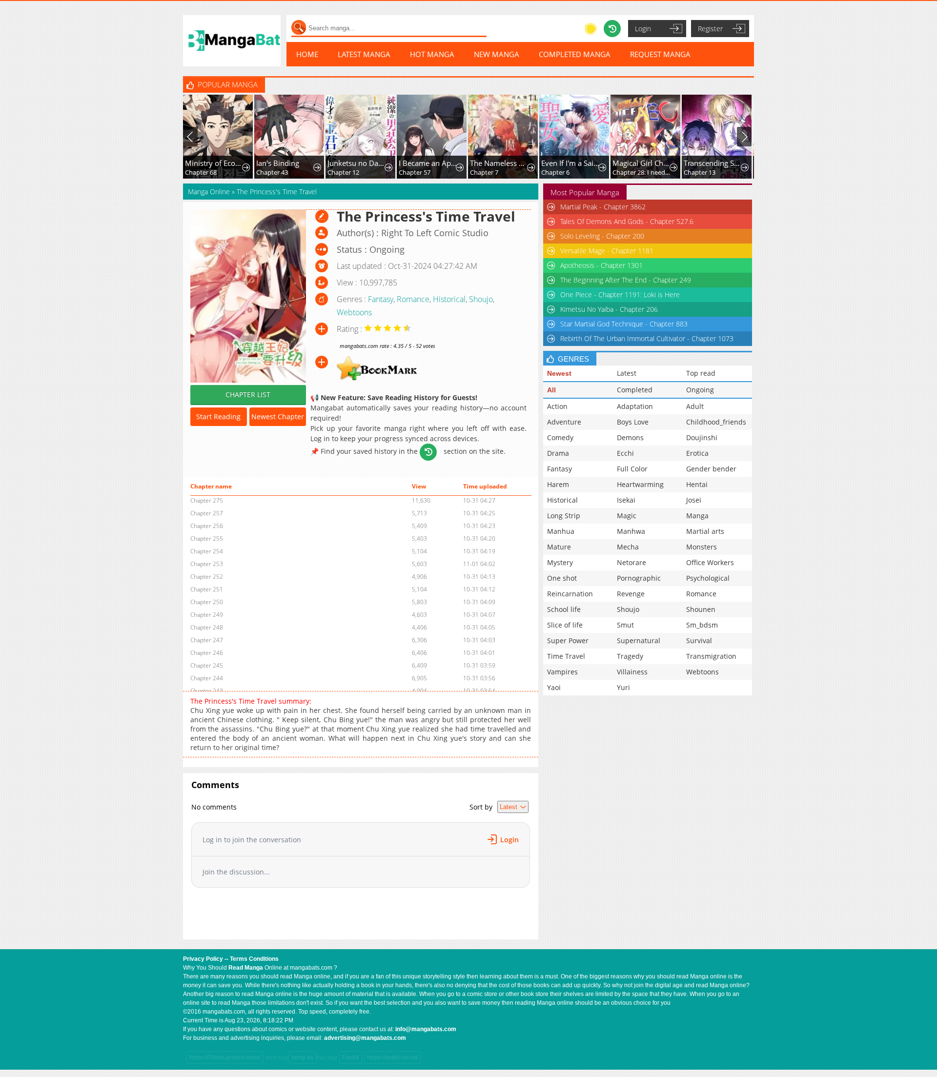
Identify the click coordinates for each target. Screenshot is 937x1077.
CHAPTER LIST (247, 394)
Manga (697, 515)
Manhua (560, 531)
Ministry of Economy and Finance (214, 163)
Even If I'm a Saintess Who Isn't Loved (570, 163)
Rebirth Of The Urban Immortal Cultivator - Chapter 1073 (646, 338)
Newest (559, 373)
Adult (695, 406)
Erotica (697, 453)
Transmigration (711, 656)
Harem (558, 484)
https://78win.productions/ (225, 1057)
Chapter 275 (206, 500)
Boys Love (633, 422)
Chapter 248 (206, 627)
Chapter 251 (206, 589)
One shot (562, 578)
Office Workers (710, 562)
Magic (626, 515)
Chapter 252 (206, 576)
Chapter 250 (206, 602)
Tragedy (630, 656)
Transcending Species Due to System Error (713, 163)
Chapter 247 (206, 640)
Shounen (700, 609)
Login (643, 28)
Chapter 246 (206, 653)
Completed (634, 389)
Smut (625, 625)
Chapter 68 (201, 172)
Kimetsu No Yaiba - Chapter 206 (609, 309)
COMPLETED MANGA (575, 54)
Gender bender (711, 468)
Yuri (623, 687)
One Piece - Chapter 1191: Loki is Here (620, 294)
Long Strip (563, 515)
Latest (626, 373)
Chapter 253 (206, 564)
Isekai (626, 500)
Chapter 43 (272, 172)
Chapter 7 (484, 172)
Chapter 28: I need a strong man (642, 172)
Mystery (560, 562)
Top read (700, 373)
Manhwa (631, 531)
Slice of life (565, 625)
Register (710, 28)
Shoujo (481, 299)
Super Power (568, 640)
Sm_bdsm (702, 625)
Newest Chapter (277, 416)
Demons (630, 437)
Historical (449, 299)
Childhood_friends (716, 422)
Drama (558, 453)
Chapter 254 (206, 551)
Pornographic (639, 578)
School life (564, 609)
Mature (559, 546)
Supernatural (638, 640)
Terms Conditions (254, 958)
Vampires (562, 671)
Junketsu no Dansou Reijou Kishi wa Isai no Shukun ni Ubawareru (357, 163)
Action (557, 406)
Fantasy (380, 299)
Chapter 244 (206, 678)
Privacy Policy (203, 958)
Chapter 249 (206, 614)
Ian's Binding (277, 163)
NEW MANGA (496, 54)
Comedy (560, 437)
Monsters (701, 546)
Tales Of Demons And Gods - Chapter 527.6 (626, 221)
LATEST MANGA (364, 54)
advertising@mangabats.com (365, 1038)
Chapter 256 (206, 526)
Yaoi (554, 687)
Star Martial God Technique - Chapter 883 (624, 323)
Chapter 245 (206, 665)
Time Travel (566, 656)
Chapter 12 (343, 172)
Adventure (564, 422)
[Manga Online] (232, 40)
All (551, 390)
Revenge (631, 593)
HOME (307, 54)
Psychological (708, 578)
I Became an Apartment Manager (428, 163)
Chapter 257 (206, 513)
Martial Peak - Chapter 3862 (603, 206)
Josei (693, 500)
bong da (302, 1057)
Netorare (631, 562)
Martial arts (705, 531)
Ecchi (625, 453)
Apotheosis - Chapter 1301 (601, 265)
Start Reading (218, 416)
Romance (413, 299)
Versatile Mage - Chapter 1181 (606, 250)
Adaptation (635, 406)
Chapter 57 (414, 172)
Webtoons (354, 312)
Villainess (632, 671)
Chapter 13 (699, 172)
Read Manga (245, 967)
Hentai (697, 484)
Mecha (628, 546)
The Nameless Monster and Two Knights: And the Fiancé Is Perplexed (499, 163)
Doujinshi (701, 437)
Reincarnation (570, 593)
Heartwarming (640, 484)
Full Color (632, 468)
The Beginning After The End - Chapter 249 (625, 279)
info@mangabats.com (425, 1029)
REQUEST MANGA (660, 54)
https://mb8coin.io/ (392, 1057)
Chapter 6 (555, 172)
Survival (699, 640)
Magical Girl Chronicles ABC (642, 163)
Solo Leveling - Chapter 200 (602, 236)
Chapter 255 (206, 538)
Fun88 (350, 1057)
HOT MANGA (432, 54)
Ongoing (700, 389)
